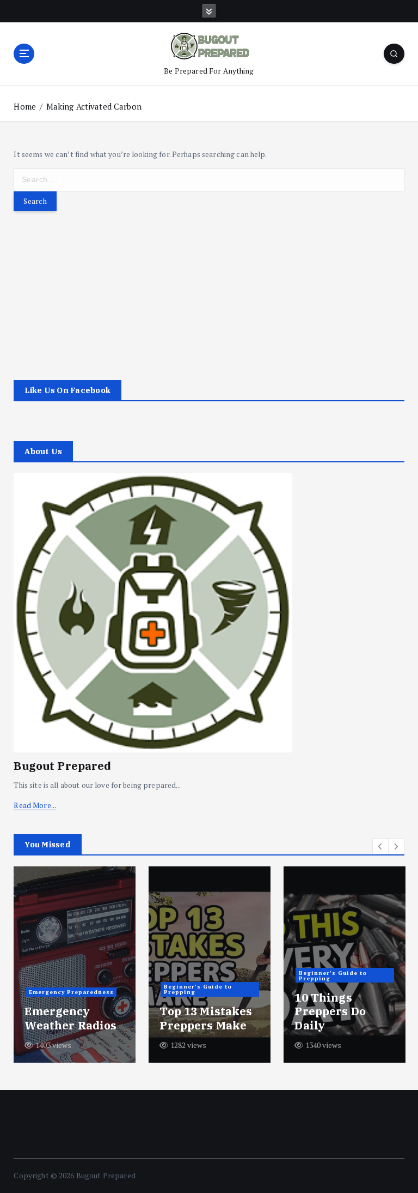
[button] (380, 846)
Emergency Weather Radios (70, 1018)
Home (25, 106)
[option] (75, 964)
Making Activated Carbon (94, 106)
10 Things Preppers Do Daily (330, 1011)
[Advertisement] (209, 287)
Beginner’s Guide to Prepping (198, 989)
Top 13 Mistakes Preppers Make (205, 1018)
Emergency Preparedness (71, 992)
